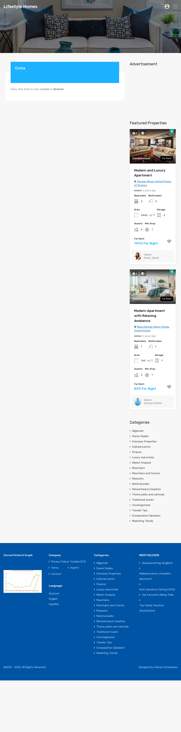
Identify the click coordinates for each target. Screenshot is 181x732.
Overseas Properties (144, 441)
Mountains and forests (146, 473)
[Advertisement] (153, 92)
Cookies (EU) (78, 561)
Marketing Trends (142, 521)
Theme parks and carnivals (148, 494)
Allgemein (138, 430)
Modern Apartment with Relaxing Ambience (149, 316)
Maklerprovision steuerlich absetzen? (155, 576)
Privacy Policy (59, 561)
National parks (140, 483)
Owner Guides (140, 436)
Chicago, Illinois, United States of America (152, 183)
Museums (138, 478)
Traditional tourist (143, 499)
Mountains (138, 468)
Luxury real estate (143, 457)
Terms (55, 568)
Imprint (74, 568)
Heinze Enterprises (165, 667)
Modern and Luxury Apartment (149, 172)
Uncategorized (141, 505)
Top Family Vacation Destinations (151, 608)
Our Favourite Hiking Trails (158, 594)
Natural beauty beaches (146, 489)
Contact (56, 574)
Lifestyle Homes (20, 6)
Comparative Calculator (146, 515)
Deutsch (58, 89)
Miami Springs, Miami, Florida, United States (151, 328)
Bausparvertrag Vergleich (157, 563)
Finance (137, 452)
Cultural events (141, 446)
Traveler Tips (140, 510)
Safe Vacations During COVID (157, 589)
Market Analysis (141, 462)
